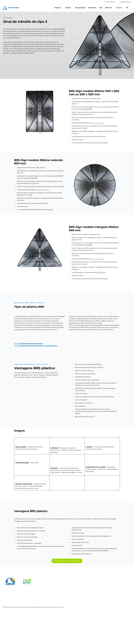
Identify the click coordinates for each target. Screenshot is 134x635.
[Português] (128, 7)
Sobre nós (108, 7)
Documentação (80, 7)
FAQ (100, 7)
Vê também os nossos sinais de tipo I (67, 561)
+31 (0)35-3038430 (110, 2)
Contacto (119, 7)
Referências (92, 7)
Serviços (68, 7)
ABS (28, 343)
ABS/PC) (35, 346)
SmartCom (60, 607)
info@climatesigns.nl (125, 2)
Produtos (57, 7)
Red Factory (45, 607)
